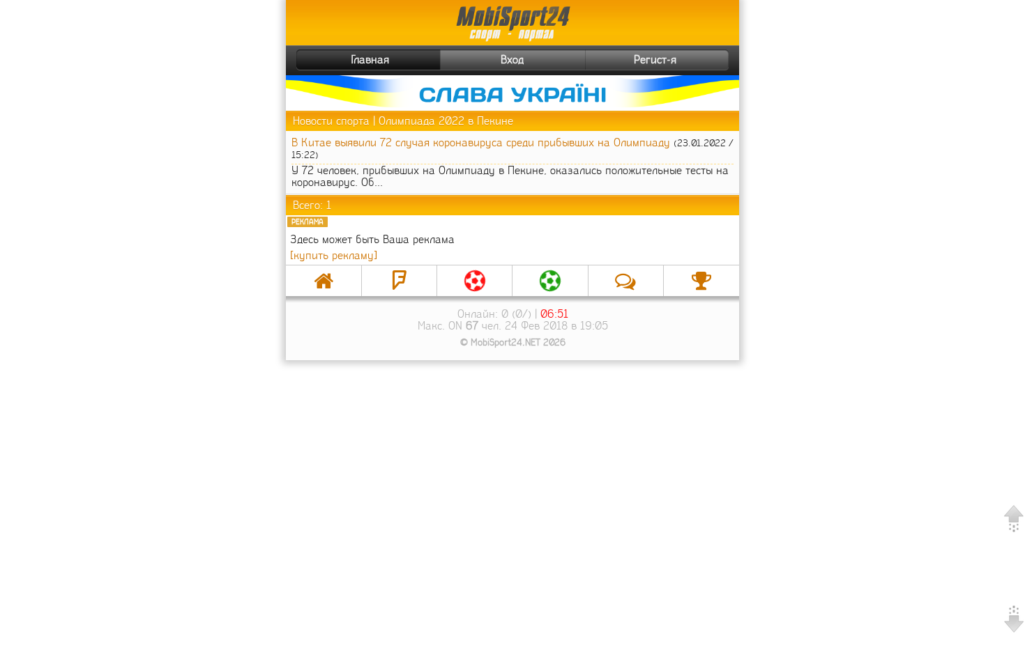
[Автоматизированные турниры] (701, 280)
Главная (370, 59)
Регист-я (655, 59)
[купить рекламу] (333, 255)
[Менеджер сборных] (549, 280)
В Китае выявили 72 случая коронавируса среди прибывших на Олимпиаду (480, 142)
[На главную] (323, 280)
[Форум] (399, 280)
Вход (512, 59)
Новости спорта (331, 121)
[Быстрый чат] (626, 280)
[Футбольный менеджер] (474, 280)
